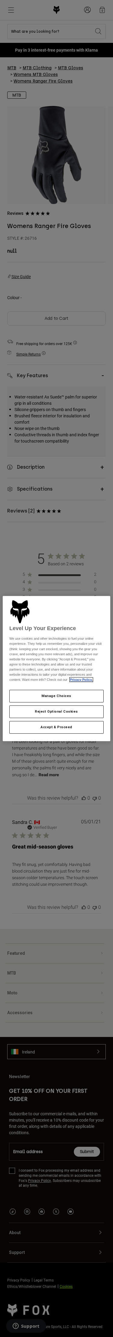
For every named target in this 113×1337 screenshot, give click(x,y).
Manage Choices (56, 696)
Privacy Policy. (81, 679)
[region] (56, 668)
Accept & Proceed (56, 727)
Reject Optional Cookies (56, 711)
